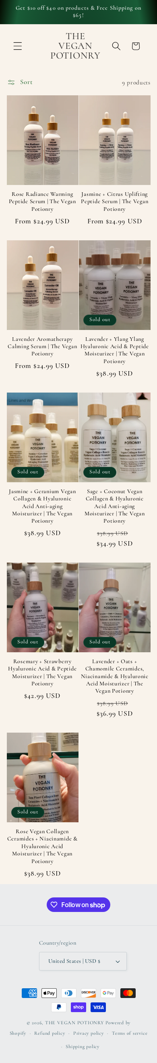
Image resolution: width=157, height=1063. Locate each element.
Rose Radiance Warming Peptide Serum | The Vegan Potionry (42, 201)
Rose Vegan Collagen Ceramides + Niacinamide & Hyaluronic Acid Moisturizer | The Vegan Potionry (42, 846)
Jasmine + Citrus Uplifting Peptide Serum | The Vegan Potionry (114, 201)
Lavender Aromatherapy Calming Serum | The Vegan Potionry (42, 346)
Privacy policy (88, 1033)
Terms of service (129, 1033)
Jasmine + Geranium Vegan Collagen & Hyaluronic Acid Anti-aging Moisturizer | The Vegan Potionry (42, 506)
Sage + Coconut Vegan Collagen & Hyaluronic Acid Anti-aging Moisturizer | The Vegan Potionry (115, 506)
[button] (17, 46)
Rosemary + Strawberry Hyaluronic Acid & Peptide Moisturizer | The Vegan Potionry (42, 672)
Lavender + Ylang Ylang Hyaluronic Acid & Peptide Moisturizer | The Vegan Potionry (115, 350)
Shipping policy (82, 1046)
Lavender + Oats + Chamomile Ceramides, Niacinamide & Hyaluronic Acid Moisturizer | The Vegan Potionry (115, 676)
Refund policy (49, 1033)
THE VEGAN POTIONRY (74, 1022)
